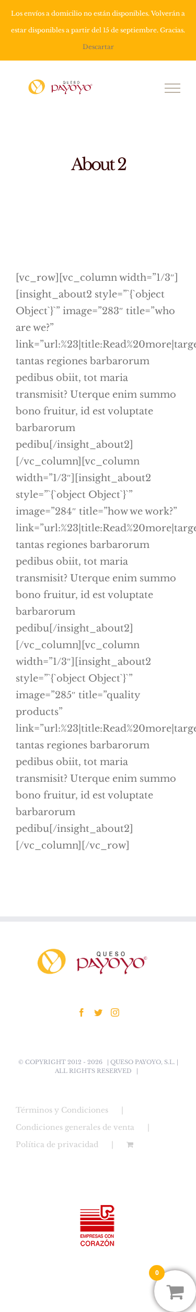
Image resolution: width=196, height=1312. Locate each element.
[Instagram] (115, 1012)
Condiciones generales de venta (75, 1127)
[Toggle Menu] (172, 88)
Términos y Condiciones (62, 1110)
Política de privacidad (57, 1144)
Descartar (98, 47)
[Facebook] (81, 1012)
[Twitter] (98, 1012)
